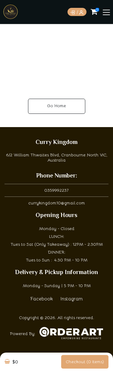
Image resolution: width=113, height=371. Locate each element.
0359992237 (56, 190)
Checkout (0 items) (85, 361)
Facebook (41, 299)
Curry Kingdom (56, 142)
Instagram (71, 299)
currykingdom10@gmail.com (56, 203)
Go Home (56, 105)
